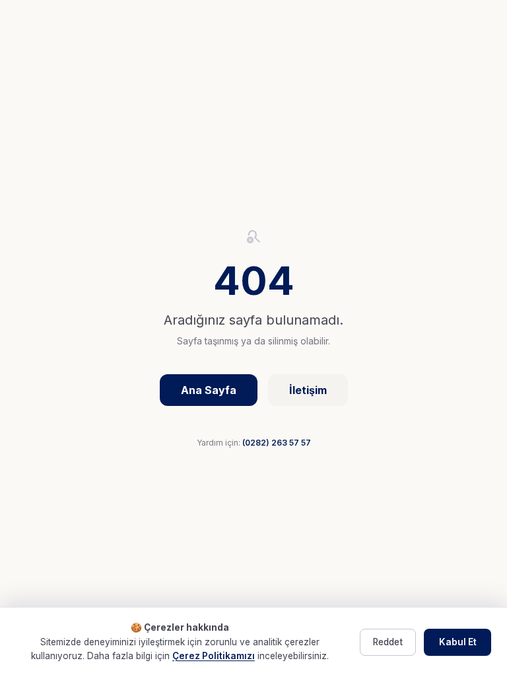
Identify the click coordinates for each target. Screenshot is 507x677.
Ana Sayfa (208, 390)
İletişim (308, 390)
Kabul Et (458, 642)
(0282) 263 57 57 (276, 443)
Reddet (388, 642)
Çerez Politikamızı (213, 656)
